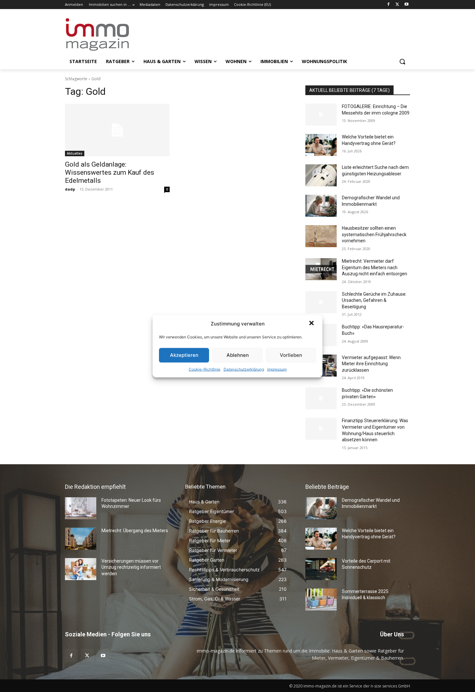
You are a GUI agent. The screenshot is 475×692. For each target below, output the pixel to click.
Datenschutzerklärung (244, 369)
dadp (70, 189)
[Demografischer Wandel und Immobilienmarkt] (321, 206)
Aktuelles (74, 153)
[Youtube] (406, 4)
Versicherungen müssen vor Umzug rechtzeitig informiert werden (131, 567)
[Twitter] (397, 4)
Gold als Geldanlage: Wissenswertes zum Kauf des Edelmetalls (109, 172)
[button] (312, 323)
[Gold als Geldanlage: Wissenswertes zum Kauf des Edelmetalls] (117, 130)
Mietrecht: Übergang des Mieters (134, 530)
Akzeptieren (184, 355)
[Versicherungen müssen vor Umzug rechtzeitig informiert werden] (80, 569)
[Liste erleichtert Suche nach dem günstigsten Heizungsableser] (321, 175)
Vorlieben (291, 355)
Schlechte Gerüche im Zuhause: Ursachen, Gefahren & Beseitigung (374, 300)
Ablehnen (238, 355)
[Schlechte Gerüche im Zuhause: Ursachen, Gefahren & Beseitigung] (321, 302)
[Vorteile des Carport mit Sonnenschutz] (321, 569)
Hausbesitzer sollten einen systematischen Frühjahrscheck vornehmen (374, 234)
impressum (277, 369)
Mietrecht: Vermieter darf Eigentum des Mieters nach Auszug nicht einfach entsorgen (374, 267)
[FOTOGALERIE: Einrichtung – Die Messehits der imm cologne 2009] (321, 115)
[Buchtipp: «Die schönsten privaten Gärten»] (321, 398)
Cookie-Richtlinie (204, 369)
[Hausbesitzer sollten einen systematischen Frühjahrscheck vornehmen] (321, 236)
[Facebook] (388, 4)
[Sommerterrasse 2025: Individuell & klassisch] (321, 599)
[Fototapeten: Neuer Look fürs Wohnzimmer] (80, 508)
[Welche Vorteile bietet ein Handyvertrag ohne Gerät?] (321, 145)
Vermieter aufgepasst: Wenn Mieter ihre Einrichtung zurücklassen (371, 364)
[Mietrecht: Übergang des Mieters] (80, 539)
